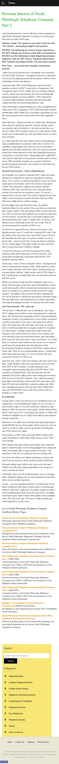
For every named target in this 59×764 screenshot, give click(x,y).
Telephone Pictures (17, 707)
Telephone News (15, 676)
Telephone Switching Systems (22, 695)
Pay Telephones (15, 713)
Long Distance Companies (20, 701)
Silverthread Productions (31, 754)
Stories (11, 726)
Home (9, 742)
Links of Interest (15, 732)
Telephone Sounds (16, 720)
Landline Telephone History (20, 682)
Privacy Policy (43, 742)
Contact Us (19, 742)
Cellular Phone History (18, 688)
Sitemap (31, 742)
